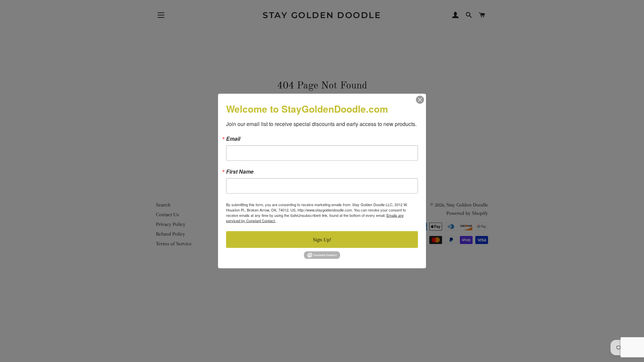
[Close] (420, 100)
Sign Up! (322, 240)
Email (233, 138)
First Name (240, 171)
